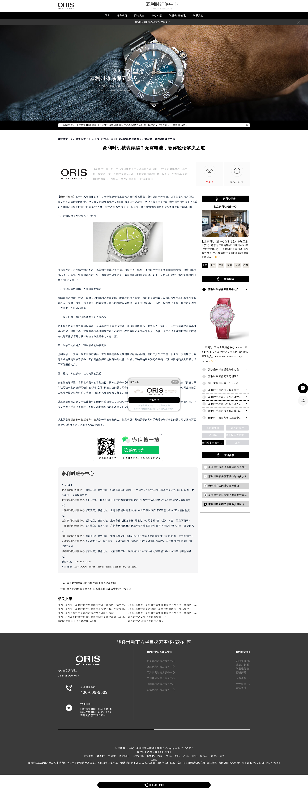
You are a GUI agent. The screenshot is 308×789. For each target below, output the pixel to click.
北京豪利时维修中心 (73, 490)
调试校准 (241, 687)
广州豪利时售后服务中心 (161, 678)
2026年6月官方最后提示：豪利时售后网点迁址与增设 (158, 609)
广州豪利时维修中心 (73, 525)
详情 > (216, 257)
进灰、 (240, 664)
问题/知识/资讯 (177, 15)
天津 (237, 265)
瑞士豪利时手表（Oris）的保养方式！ (230, 383)
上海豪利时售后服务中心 (161, 666)
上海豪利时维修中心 (73, 510)
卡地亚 (150, 756)
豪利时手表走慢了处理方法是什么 (147, 617)
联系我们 (198, 15)
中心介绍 (157, 15)
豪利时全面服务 (245, 652)
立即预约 (154, 400)
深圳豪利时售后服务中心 (82, 419)
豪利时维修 (66, 196)
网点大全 (139, 15)
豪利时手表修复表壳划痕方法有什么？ (230, 376)
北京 (204, 265)
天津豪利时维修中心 (73, 541)
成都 (245, 265)
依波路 (213, 435)
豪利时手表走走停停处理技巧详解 (77, 621)
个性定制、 (242, 684)
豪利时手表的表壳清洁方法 (213, 442)
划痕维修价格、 (245, 668)
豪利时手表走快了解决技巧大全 (226, 411)
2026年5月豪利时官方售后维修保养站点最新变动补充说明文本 (93, 617)
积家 (160, 756)
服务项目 (122, 15)
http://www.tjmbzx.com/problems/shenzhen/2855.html (105, 566)
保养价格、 (242, 678)
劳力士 (112, 756)
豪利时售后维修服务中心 (150, 748)
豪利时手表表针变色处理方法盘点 (227, 397)
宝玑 (177, 756)
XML (154, 759)
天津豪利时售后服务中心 (161, 672)
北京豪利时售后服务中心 (161, 661)
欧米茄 (204, 756)
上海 (212, 265)
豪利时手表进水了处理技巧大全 (146, 621)
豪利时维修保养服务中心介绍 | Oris (228, 289)
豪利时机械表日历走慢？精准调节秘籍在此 (91, 583)
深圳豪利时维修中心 (73, 536)
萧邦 (194, 756)
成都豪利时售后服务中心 (161, 689)
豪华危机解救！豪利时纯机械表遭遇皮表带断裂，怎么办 (99, 589)
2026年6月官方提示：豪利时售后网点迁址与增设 (86, 613)
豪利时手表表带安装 (237, 435)
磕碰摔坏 (241, 672)
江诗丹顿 (138, 756)
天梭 (222, 756)
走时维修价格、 (245, 661)
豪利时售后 (237, 428)
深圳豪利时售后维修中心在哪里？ (227, 369)
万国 (185, 756)
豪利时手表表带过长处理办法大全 (227, 404)
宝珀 (168, 756)
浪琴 (213, 756)
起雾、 (248, 664)
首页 (107, 15)
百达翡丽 (124, 756)
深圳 (113, 139)
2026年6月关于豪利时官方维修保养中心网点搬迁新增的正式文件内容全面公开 (172, 613)
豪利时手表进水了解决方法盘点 (226, 390)
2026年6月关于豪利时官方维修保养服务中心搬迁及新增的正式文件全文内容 (101, 609)
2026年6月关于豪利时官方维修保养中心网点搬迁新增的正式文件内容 (167, 605)
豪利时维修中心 (162, 4)
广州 (221, 265)
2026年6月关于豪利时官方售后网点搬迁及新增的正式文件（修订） (96, 605)
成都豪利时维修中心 (73, 551)
